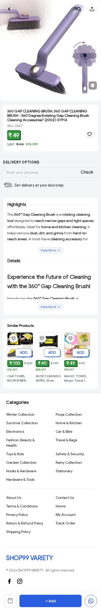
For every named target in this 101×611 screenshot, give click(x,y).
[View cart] (10, 601)
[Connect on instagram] (20, 581)
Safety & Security (70, 454)
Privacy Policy (17, 514)
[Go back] (9, 9)
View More (48, 250)
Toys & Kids (15, 454)
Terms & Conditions (22, 506)
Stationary (64, 471)
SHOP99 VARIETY (29, 558)
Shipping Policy (18, 531)
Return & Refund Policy (24, 523)
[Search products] (79, 9)
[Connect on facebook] (9, 581)
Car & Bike (64, 431)
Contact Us (65, 497)
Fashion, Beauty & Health (20, 443)
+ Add (51, 601)
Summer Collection (22, 423)
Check (87, 172)
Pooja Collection (69, 414)
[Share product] (92, 9)
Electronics (15, 431)
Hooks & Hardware (21, 471)
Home (61, 506)
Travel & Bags (66, 440)
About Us (13, 497)
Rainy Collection (69, 462)
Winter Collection (20, 414)
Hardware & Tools (20, 479)
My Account (66, 514)
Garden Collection (21, 462)
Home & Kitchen (69, 423)
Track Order (65, 523)
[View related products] (93, 85)
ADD (23, 352)
